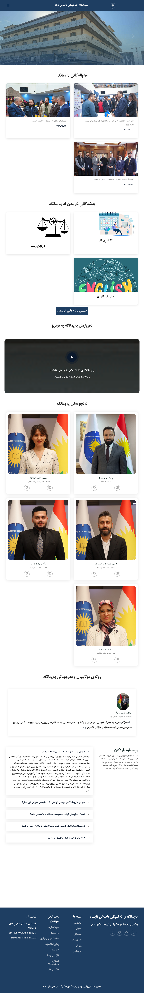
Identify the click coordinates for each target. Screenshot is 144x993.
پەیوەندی (77, 951)
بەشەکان (77, 934)
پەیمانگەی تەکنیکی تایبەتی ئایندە (61, 986)
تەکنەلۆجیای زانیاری (49, 938)
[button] (11, 36)
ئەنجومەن (77, 940)
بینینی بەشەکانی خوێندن (72, 310)
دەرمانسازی (53, 927)
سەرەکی (78, 923)
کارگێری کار (53, 969)
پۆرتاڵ (79, 945)
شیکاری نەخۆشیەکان (53, 962)
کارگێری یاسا (53, 955)
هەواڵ (79, 928)
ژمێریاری (55, 949)
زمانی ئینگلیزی (52, 944)
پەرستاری (54, 933)
